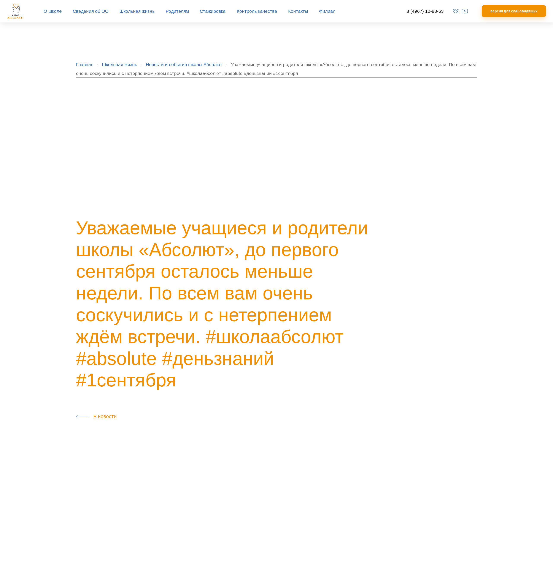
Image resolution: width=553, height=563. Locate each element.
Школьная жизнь (137, 11)
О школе (53, 11)
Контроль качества (257, 11)
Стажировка (213, 11)
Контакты (298, 11)
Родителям (177, 11)
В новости (103, 416)
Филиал (327, 11)
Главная (84, 64)
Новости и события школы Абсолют (184, 64)
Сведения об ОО (90, 11)
